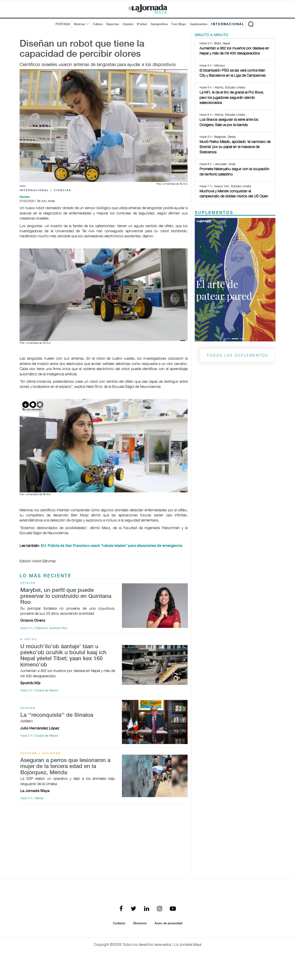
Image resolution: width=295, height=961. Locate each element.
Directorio (140, 923)
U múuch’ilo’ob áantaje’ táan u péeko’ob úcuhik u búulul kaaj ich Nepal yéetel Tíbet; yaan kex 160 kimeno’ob (63, 656)
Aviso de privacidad (168, 923)
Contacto (119, 923)
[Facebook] (121, 908)
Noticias (79, 24)
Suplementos (198, 24)
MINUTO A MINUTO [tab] (211, 35)
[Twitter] (133, 908)
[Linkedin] (147, 908)
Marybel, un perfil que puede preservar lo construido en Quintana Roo (65, 596)
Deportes (112, 24)
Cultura (98, 24)
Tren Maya (178, 24)
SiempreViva (159, 24)
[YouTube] (172, 908)
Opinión (128, 24)
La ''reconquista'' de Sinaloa (56, 715)
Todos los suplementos (237, 355)
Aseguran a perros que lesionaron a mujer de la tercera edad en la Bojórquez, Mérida (65, 767)
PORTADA (63, 24)
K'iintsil (142, 24)
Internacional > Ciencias (45, 190)
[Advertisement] (104, 840)
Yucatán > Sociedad (40, 753)
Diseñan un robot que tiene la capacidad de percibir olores (82, 49)
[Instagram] (159, 908)
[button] (201, 279)
